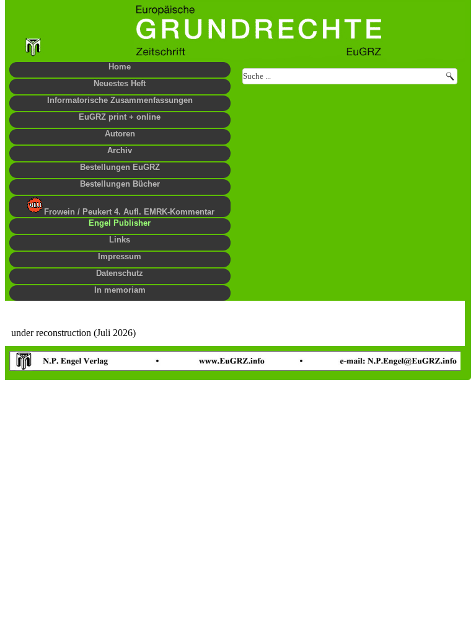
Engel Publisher (120, 223)
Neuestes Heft (120, 83)
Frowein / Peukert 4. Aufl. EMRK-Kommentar (129, 211)
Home (119, 66)
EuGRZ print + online (120, 117)
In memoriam (120, 290)
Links (119, 239)
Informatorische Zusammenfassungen (120, 100)
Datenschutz (119, 273)
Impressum (119, 256)
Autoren (120, 133)
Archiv (119, 150)
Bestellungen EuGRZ (120, 167)
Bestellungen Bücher (120, 184)
